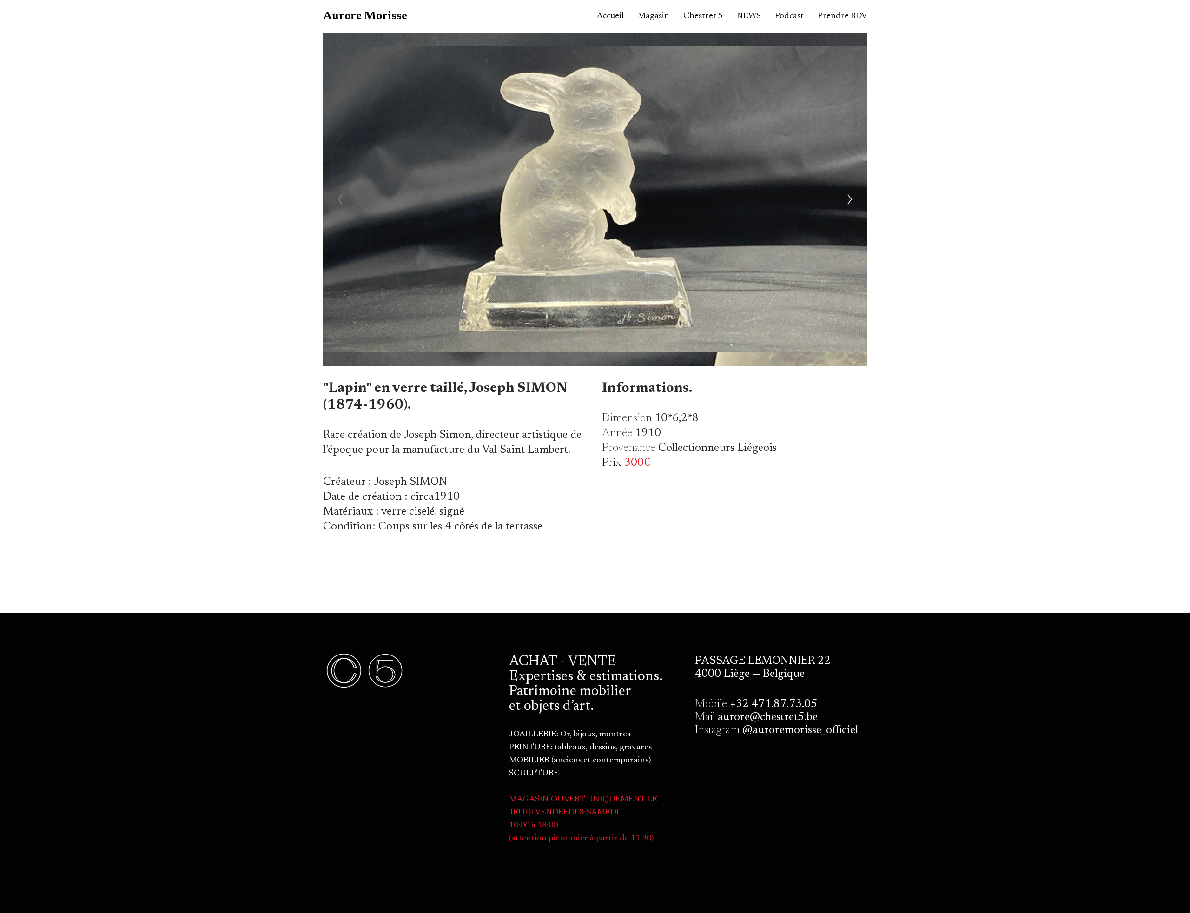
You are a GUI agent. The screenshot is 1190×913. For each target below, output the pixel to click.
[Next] (850, 199)
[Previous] (340, 199)
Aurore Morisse (365, 16)
